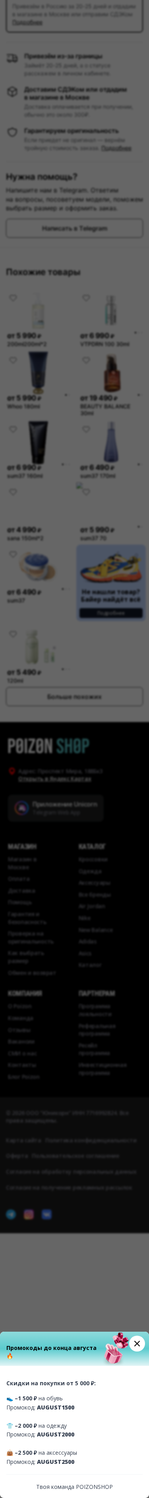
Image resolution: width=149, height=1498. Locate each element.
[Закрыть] (137, 1344)
